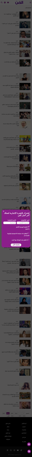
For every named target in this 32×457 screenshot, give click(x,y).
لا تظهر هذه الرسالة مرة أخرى (19, 240)
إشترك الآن (16, 245)
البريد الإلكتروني (25, 220)
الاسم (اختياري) (12, 220)
